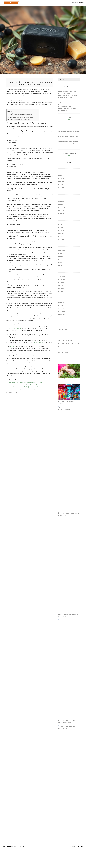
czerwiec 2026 (61, 172)
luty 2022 (60, 236)
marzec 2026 (61, 181)
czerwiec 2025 (61, 207)
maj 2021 (60, 262)
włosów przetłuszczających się (14, 328)
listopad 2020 (61, 279)
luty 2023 (60, 227)
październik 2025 (62, 195)
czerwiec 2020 (61, 294)
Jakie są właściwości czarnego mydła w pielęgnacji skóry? (21, 114)
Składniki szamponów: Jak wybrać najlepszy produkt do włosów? (26, 387)
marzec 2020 (61, 302)
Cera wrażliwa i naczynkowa (65, 329)
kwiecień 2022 (61, 230)
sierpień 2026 (61, 167)
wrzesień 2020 (61, 285)
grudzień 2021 (61, 242)
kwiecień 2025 (61, 210)
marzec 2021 (61, 268)
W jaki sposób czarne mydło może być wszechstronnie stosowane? (24, 116)
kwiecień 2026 (61, 178)
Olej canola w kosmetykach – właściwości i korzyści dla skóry (25, 389)
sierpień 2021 (61, 253)
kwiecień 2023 (61, 224)
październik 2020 (62, 282)
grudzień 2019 (61, 311)
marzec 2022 (61, 233)
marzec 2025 (61, 213)
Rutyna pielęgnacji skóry (64, 337)
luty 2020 (60, 305)
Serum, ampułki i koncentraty (65, 340)
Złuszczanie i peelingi (63, 352)
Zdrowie (60, 349)
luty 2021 (60, 271)
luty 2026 (60, 184)
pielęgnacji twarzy (38, 342)
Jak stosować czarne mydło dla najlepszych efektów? (20, 119)
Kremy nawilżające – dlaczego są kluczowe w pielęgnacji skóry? (26, 382)
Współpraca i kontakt (78, 2)
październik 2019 (62, 317)
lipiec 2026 (60, 169)
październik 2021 (62, 247)
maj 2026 (60, 175)
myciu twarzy (12, 346)
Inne (59, 332)
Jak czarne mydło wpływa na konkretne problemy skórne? (21, 117)
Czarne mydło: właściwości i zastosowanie (17, 113)
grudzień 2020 (61, 276)
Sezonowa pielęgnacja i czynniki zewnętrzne (68, 343)
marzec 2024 (61, 216)
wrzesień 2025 (61, 198)
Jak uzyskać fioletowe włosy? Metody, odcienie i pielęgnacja (25, 384)
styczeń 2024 (61, 221)
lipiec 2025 (60, 204)
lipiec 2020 (60, 291)
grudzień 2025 (61, 190)
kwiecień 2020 (61, 299)
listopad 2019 (61, 314)
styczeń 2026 (61, 187)
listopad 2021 (61, 245)
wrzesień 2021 (61, 250)
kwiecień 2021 (61, 265)
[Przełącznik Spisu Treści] (36, 111)
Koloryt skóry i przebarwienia (65, 335)
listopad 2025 (61, 193)
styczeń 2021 (61, 273)
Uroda (30, 80)
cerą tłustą (34, 352)
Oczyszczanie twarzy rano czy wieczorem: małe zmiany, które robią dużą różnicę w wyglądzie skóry (68, 144)
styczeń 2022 (61, 239)
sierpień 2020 (61, 288)
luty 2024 (60, 219)
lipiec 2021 (60, 256)
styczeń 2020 (61, 308)
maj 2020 (60, 297)
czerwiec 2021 (61, 259)
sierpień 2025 (61, 201)
